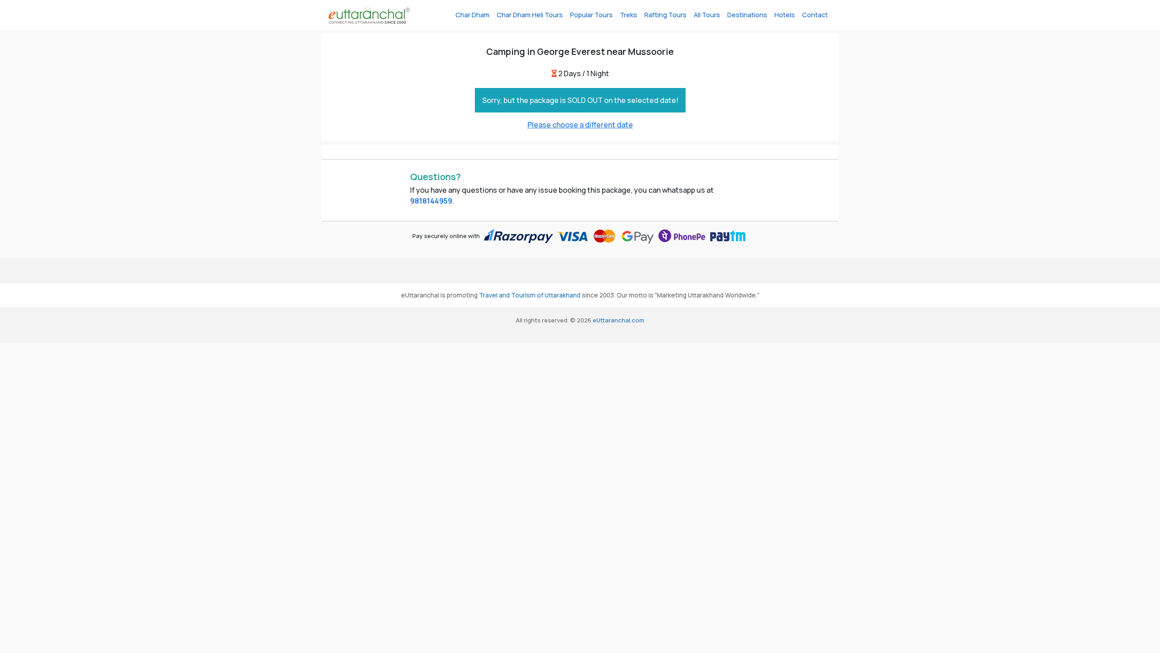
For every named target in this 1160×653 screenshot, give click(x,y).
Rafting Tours (665, 14)
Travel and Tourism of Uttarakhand (529, 295)
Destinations (747, 14)
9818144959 (431, 201)
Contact (815, 14)
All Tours (707, 14)
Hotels (784, 14)
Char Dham (472, 14)
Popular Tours (591, 14)
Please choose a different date (580, 125)
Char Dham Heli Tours (530, 14)
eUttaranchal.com (618, 320)
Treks (628, 14)
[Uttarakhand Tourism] (369, 15)
